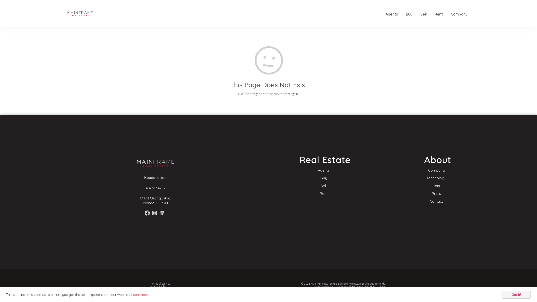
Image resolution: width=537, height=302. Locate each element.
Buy (409, 14)
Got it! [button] (516, 295)
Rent (439, 14)
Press (436, 193)
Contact (436, 201)
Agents (392, 14)
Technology (436, 178)
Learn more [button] (140, 295)
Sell (423, 14)
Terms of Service (160, 283)
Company (459, 14)
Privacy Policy (159, 286)
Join (436, 185)
